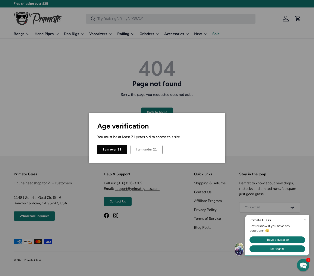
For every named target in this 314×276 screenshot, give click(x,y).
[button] (303, 265)
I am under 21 (146, 149)
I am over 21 (112, 149)
